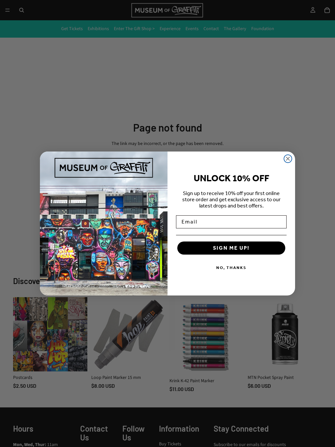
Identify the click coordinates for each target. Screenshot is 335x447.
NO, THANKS (231, 267)
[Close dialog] (288, 159)
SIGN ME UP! (231, 248)
